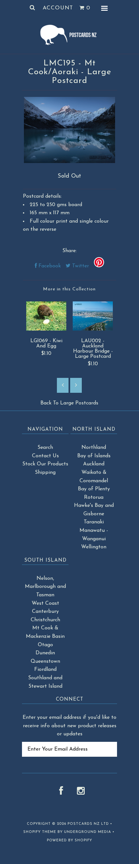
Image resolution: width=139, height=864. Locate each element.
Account (58, 8)
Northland (93, 447)
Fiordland (45, 669)
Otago (45, 645)
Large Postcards (79, 403)
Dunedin (45, 653)
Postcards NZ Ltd (88, 824)
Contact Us (45, 456)
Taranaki (94, 522)
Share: (69, 250)
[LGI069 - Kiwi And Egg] (46, 329)
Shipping (45, 472)
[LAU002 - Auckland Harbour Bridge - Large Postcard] (93, 329)
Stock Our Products (45, 464)
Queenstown (45, 661)
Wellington (93, 547)
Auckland (93, 464)
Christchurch (45, 620)
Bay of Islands (94, 456)
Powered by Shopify (69, 840)
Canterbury (45, 611)
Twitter (79, 266)
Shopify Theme (39, 832)
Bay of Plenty (94, 489)
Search (45, 447)
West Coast (45, 603)
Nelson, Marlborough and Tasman (45, 587)
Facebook (49, 266)
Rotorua (93, 497)
